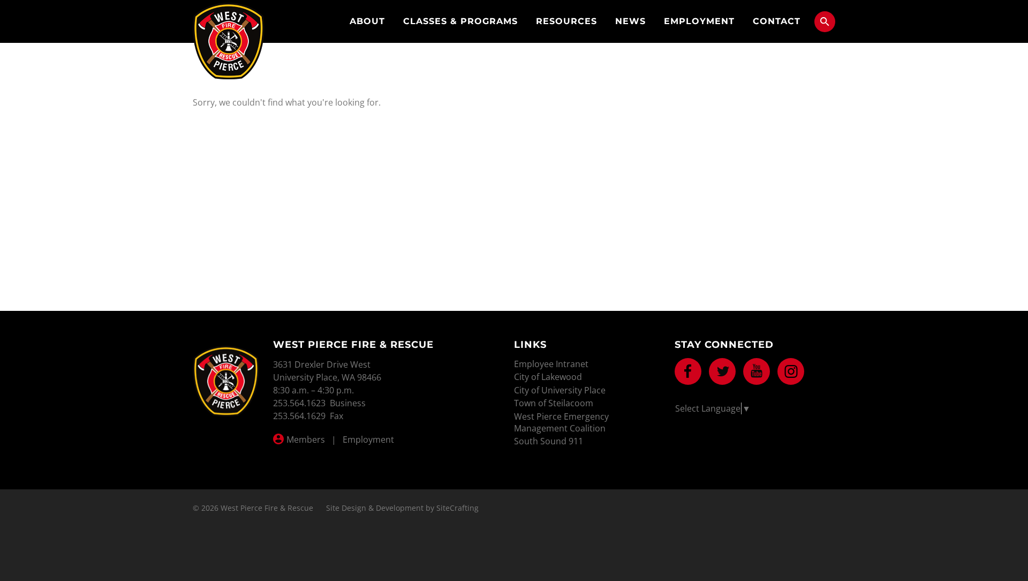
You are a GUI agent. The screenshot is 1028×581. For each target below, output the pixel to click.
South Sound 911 (548, 441)
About (367, 21)
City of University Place (560, 390)
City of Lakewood (548, 377)
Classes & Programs (460, 21)
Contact (776, 21)
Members (305, 439)
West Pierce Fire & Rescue (228, 41)
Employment (699, 21)
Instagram (790, 371)
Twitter (722, 371)
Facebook (688, 371)
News (630, 21)
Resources (566, 21)
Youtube (756, 371)
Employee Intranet (551, 364)
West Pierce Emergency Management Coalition (561, 422)
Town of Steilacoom (553, 403)
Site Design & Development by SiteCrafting (402, 508)
